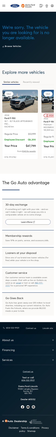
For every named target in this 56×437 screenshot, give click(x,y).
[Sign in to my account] (52, 5)
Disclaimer (14, 427)
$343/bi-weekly (29, 151)
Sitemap (31, 431)
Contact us (28, 371)
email (18, 283)
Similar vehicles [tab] (11, 82)
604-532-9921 (28, 380)
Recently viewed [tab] (31, 82)
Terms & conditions (30, 427)
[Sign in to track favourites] (34, 93)
